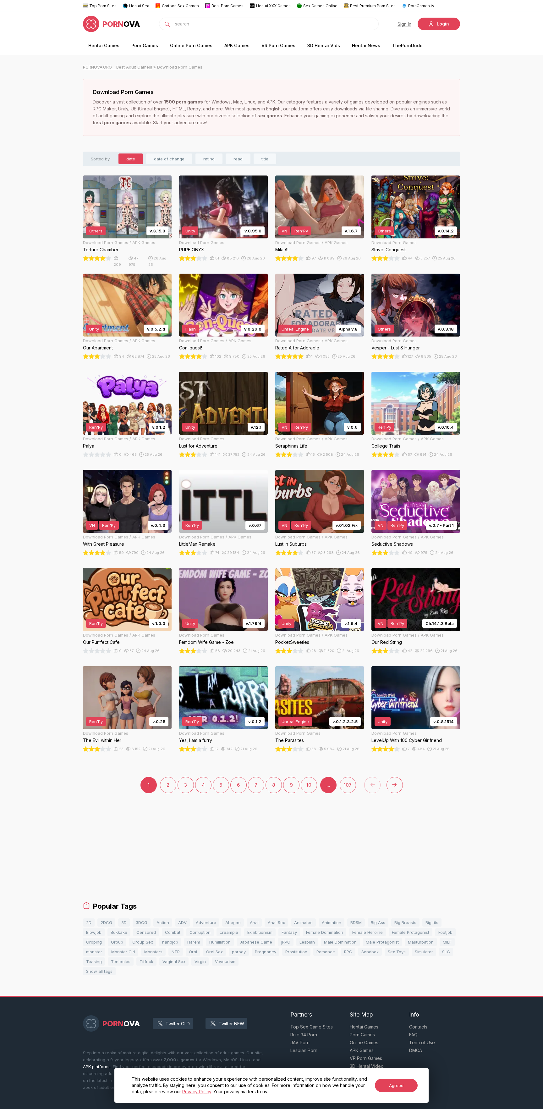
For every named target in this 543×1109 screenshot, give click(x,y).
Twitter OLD (178, 1023)
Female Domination (324, 932)
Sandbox (370, 951)
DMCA (415, 1050)
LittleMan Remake (197, 544)
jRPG (285, 942)
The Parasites (289, 740)
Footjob (445, 932)
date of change (169, 158)
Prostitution (296, 951)
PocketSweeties (292, 642)
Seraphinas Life (291, 446)
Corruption (200, 932)
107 (348, 785)
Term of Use (422, 1042)
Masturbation (421, 942)
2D (88, 922)
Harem (193, 942)
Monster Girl (123, 951)
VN (284, 230)
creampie (229, 932)
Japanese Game (256, 942)
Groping (94, 942)
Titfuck (146, 961)
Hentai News (366, 45)
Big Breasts (405, 922)
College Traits (385, 446)
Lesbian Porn (303, 1050)
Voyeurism (225, 961)
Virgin (200, 961)
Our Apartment (98, 347)
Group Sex (142, 942)
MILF (447, 942)
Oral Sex (214, 951)
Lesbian (307, 942)
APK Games (237, 45)
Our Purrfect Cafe (101, 642)
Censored (146, 932)
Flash (190, 329)
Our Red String (386, 642)
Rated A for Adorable (297, 347)
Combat (172, 932)
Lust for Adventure (198, 446)
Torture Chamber (100, 249)
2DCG (106, 922)
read (238, 158)
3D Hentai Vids (323, 45)
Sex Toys (397, 951)
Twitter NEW (231, 1023)
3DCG (141, 922)
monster (94, 951)
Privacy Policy (196, 1091)
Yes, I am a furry (195, 740)
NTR (176, 951)
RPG (348, 951)
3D (124, 922)
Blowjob (93, 932)
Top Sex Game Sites (311, 1026)
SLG (446, 951)
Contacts (418, 1026)
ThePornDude (407, 45)
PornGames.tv (421, 5)
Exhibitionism (259, 932)
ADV (182, 922)
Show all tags (99, 971)
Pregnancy (265, 951)
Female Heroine (367, 932)
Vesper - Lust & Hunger (395, 347)
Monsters (153, 951)
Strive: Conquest (388, 249)
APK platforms (97, 1066)
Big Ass (378, 922)
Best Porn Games (227, 5)
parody (239, 951)
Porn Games (144, 45)
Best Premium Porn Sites (373, 5)
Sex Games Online (320, 5)
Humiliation (220, 942)
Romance (325, 951)
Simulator (424, 951)
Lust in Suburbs (291, 544)
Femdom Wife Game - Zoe (206, 642)
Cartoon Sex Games (180, 5)
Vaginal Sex (173, 961)
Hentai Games (103, 45)
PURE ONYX (191, 249)
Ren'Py (301, 230)
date (130, 158)
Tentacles (120, 961)
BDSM (356, 922)
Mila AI (281, 249)
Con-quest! (190, 347)
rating (209, 158)
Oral (193, 951)
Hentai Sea (139, 5)
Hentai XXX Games (273, 5)
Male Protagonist (382, 942)
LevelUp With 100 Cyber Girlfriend (406, 740)
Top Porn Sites (103, 5)
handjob (170, 942)
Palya (88, 446)
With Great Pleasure (103, 544)
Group (117, 942)
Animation (331, 922)
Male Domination (340, 942)
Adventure (206, 922)
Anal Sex (276, 922)
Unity (190, 230)
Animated (303, 922)
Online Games (364, 1042)
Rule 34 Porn (303, 1034)
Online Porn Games (191, 45)
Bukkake (119, 932)
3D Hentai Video (367, 1066)
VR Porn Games (278, 45)
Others (95, 230)
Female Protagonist (410, 932)
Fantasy (289, 932)
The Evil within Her (102, 740)
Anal (254, 922)
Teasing (94, 961)
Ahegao (233, 922)
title (264, 158)
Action (162, 922)
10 (308, 785)
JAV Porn (300, 1042)
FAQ (413, 1034)
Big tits (431, 922)
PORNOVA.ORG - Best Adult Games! (117, 67)
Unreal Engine (295, 329)
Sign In (404, 24)
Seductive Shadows (392, 544)
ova (121, 24)
